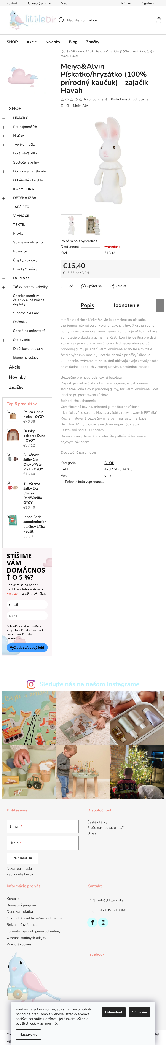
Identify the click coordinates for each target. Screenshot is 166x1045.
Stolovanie (21, 339)
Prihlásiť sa (22, 858)
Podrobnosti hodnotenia (129, 99)
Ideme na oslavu (25, 357)
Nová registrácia (19, 868)
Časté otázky (97, 822)
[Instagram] (103, 922)
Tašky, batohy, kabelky (30, 287)
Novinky (17, 377)
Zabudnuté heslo (20, 874)
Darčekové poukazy (28, 348)
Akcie (14, 367)
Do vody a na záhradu (29, 171)
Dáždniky (20, 322)
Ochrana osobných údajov (26, 937)
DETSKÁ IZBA (24, 198)
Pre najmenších (25, 126)
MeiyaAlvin (82, 105)
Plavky (18, 233)
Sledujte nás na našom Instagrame (89, 684)
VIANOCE (21, 215)
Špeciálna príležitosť (29, 330)
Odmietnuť (113, 1012)
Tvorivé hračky (24, 144)
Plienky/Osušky (25, 269)
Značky (16, 387)
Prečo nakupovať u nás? (105, 828)
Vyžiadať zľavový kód (27, 647)
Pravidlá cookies (19, 944)
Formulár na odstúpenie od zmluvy (34, 931)
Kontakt (12, 3)
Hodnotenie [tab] (125, 305)
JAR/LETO (21, 207)
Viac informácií (48, 1023)
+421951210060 (112, 910)
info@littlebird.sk (111, 900)
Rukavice (20, 251)
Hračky (18, 135)
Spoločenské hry (26, 162)
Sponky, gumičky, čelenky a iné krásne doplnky (29, 299)
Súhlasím (139, 1012)
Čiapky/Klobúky (25, 260)
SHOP (15, 108)
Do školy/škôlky (25, 153)
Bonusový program (40, 3)
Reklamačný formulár (23, 924)
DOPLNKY (21, 278)
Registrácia (148, 3)
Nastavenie (28, 1034)
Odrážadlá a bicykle (28, 180)
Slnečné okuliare (26, 313)
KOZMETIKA (23, 189)
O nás (91, 833)
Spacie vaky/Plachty (28, 242)
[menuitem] (12, 42)
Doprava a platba (20, 911)
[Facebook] (92, 922)
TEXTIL (19, 224)
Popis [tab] (87, 305)
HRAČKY (20, 118)
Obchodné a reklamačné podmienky (34, 918)
